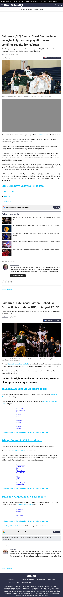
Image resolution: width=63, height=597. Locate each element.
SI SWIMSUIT (13, 1)
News (20, 9)
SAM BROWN (13, 549)
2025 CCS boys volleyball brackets (23, 186)
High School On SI (12, 526)
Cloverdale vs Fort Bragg (25, 504)
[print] (11, 281)
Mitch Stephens (6, 54)
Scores (25, 9)
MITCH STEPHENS (14, 265)
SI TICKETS (21, 1)
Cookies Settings (26, 582)
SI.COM (3, 1)
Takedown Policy (41, 579)
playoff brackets (42, 135)
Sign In (60, 5)
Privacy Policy (51, 579)
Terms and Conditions (13, 582)
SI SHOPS (35, 1)
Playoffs (35, 9)
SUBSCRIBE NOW (52, 1)
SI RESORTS (29, 1)
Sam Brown (5, 317)
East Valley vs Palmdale (19, 451)
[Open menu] (2, 5)
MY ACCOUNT (43, 1)
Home (3, 289)
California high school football (18, 364)
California (9, 289)
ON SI (7, 1)
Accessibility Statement (28, 579)
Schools (30, 9)
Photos (41, 9)
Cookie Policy (11, 579)
